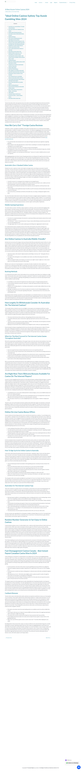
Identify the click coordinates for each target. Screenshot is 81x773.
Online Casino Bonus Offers (14, 47)
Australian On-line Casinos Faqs (15, 51)
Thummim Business (63, 2)
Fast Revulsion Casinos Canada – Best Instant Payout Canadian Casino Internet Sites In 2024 (17, 57)
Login (51, 2)
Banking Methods (12, 36)
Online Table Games (12, 67)
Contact (46, 2)
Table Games (11, 92)
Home (36, 2)
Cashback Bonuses (12, 60)
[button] (42, 2)
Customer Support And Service (15, 93)
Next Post (48, 637)
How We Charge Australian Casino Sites (16, 71)
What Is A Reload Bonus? (13, 85)
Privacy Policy (72, 2)
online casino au (8, 11)
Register (55, 2)
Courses (40, 2)
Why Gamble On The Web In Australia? (16, 70)
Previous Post (8, 637)
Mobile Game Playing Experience (15, 32)
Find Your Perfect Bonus (13, 68)
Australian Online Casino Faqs (14, 98)
